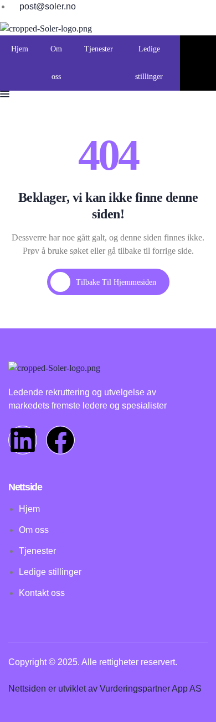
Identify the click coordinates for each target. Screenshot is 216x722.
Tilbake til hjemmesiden (116, 282)
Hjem (19, 49)
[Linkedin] (22, 440)
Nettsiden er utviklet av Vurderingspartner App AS (105, 688)
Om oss (56, 63)
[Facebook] (60, 440)
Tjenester (98, 49)
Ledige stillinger (149, 63)
